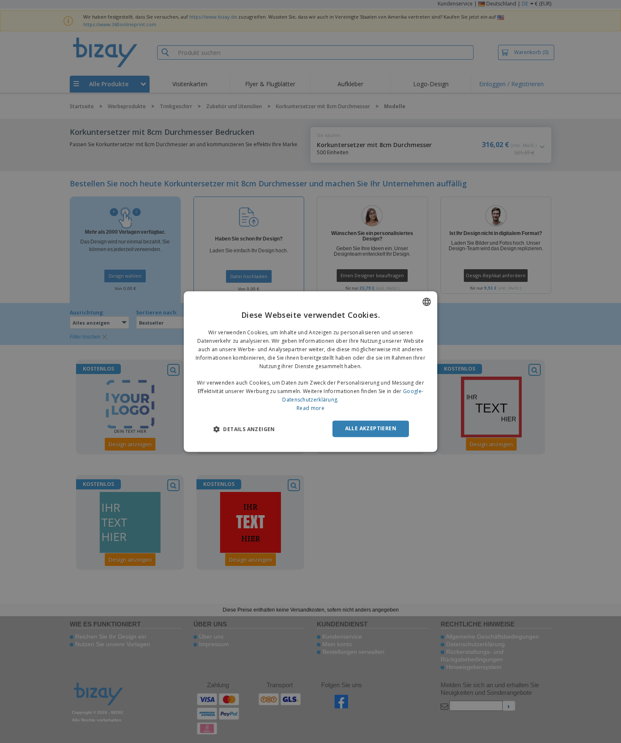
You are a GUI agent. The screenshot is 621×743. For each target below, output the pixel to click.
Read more (310, 408)
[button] (244, 429)
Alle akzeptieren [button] (370, 428)
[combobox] (426, 302)
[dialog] (310, 371)
